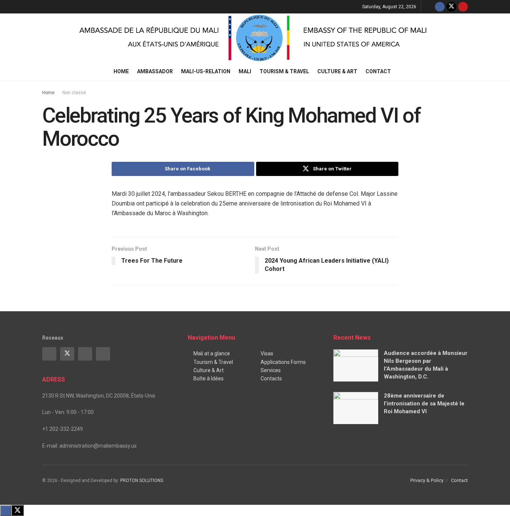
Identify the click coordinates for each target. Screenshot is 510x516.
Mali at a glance (211, 353)
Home (121, 71)
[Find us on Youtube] (463, 6)
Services (271, 370)
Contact (378, 71)
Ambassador (155, 71)
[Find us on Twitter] (451, 6)
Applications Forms (283, 362)
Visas (267, 353)
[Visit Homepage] (255, 37)
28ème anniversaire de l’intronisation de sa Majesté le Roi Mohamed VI (424, 403)
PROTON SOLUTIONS (141, 480)
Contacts (271, 378)
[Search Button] (465, 71)
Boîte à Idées (208, 378)
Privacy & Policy (427, 480)
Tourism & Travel (284, 71)
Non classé (74, 92)
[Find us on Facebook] (440, 6)
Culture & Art (337, 71)
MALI (245, 71)
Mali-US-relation (205, 71)
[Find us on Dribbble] (103, 354)
